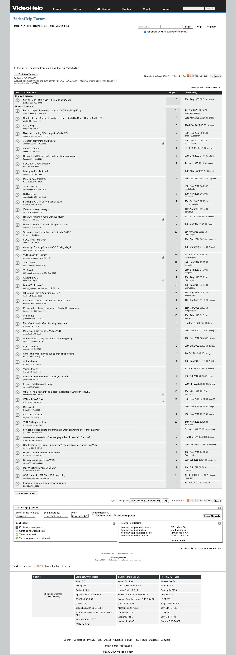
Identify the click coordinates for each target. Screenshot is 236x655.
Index (17, 26)
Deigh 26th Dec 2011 (31, 410)
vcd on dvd (28, 315)
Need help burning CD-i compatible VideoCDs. (46, 133)
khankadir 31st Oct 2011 (33, 425)
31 (176, 254)
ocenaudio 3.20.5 (126, 621)
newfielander (190, 189)
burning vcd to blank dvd (35, 171)
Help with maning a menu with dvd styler (43, 217)
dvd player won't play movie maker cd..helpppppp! (48, 338)
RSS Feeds (140, 639)
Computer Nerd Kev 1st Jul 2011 (36, 478)
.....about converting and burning (39, 141)
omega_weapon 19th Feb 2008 (36, 289)
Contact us (79, 639)
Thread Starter (29, 92)
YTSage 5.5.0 (81, 586)
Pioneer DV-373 (168, 586)
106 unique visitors (53, 594)
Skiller (211, 156)
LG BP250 (165, 599)
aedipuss (188, 273)
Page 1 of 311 (180, 76)
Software (78, 9)
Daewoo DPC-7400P (170, 621)
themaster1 (189, 394)
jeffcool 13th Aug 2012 (32, 364)
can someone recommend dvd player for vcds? (46, 376)
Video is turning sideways (36, 209)
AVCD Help (28, 125)
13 (176, 292)
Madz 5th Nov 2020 (31, 167)
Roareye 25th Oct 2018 (32, 205)
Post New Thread (25, 73)
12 (176, 422)
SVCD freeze (29, 262)
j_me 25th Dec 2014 (31, 235)
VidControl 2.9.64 (126, 617)
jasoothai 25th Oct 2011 (32, 448)
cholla (211, 118)
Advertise (118, 639)
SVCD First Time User (34, 239)
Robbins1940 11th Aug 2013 (34, 303)
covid (211, 171)
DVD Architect (30, 194)
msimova (211, 460)
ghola (210, 376)
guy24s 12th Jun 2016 (32, 227)
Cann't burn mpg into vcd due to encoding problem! (48, 353)
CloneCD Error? (31, 148)
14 (176, 399)
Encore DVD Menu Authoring (37, 384)
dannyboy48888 (191, 204)
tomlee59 (188, 265)
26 (176, 110)
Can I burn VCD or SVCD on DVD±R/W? (52, 99)
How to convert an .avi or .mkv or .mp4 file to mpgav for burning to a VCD (60, 445)
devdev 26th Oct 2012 (32, 349)
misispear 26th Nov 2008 (33, 341)
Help (199, 26)
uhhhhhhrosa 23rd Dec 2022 (34, 144)
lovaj (210, 323)
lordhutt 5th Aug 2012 (32, 372)
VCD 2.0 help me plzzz (34, 422)
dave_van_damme (192, 113)
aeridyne (210, 148)
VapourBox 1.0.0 (126, 581)
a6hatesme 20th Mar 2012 (33, 395)
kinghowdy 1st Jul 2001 (32, 296)
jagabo (211, 437)
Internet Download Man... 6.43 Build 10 (136, 599)
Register (211, 26)
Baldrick (212, 99)
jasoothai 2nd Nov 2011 (32, 433)
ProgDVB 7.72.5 (83, 624)
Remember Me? (154, 32)
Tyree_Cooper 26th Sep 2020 (35, 113)
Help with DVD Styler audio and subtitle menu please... (50, 156)
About (107, 639)
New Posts (26, 26)
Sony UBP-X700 (168, 617)
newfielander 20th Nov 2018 (34, 189)
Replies (173, 92)
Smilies (175, 530)
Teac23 (212, 239)
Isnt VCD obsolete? (33, 285)
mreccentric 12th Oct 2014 (33, 250)
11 (197, 76)
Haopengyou (190, 311)
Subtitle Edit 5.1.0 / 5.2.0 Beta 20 (133, 594)
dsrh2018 (189, 212)
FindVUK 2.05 (82, 590)
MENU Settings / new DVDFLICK (39, 467)
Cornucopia (190, 235)
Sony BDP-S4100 (169, 608)
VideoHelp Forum (29, 19)
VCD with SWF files (33, 399)
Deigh (211, 407)
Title (18, 92)
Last (217, 76)
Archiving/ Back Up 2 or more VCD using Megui (47, 247)
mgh (209, 353)
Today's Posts (40, 26)
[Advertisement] (118, 50)
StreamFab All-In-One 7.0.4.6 (89, 608)
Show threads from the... (28, 512)
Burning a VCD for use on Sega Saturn (42, 201)
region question (30, 346)
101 (205, 76)
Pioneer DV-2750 (169, 590)
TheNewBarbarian (192, 136)
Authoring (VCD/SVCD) (66, 68)
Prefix (74, 512)
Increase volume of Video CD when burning (44, 483)
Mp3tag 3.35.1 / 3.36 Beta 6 (88, 594)
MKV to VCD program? (34, 179)
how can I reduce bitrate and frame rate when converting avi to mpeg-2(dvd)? (61, 429)
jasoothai (211, 429)
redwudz (212, 445)
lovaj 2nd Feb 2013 (31, 326)
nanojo (212, 331)
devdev (212, 346)
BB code (175, 527)
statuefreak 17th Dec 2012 (34, 334)
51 (201, 76)
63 (176, 285)
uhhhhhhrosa (190, 143)
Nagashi (212, 179)
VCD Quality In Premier (35, 255)
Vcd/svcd (28, 270)
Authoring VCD (30, 277)
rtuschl (212, 338)
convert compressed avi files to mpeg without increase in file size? (56, 437)
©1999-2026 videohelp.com (118, 651)
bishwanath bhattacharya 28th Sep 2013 (39, 273)
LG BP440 (165, 612)
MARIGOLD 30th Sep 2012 (34, 357)
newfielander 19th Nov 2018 (34, 197)
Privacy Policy (94, 639)
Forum (57, 9)
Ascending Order (103, 515)
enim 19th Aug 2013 (31, 281)
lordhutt (211, 369)
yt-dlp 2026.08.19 (126, 603)
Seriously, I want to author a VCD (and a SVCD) (47, 232)
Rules (51, 26)
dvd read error (30, 361)
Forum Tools (198, 88)
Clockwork (189, 280)
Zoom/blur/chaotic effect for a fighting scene (45, 323)
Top (165, 500)
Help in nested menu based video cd (41, 452)
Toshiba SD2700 (168, 594)
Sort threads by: (52, 512)
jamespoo (189, 318)
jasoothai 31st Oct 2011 (32, 440)
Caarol (210, 224)
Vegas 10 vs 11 (31, 369)
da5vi (212, 125)
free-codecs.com (123, 645)
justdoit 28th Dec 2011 (32, 402)
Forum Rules (178, 540)
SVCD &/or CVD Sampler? (36, 163)
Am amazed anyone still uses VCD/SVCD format (47, 300)
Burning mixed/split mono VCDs (39, 460)
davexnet (189, 197)
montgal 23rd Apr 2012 (32, 387)
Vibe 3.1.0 (80, 581)
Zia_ (209, 483)
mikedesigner (190, 257)
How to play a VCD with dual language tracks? (46, 224)
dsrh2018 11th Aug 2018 (33, 212)
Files (66, 26)
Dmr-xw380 (28, 407)
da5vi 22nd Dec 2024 (31, 129)
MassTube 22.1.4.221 (128, 608)
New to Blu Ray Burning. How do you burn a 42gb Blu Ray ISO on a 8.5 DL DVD (63, 118)
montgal (211, 384)
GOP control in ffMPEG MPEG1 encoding (44, 475)
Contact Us (182, 548)
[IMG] (174, 532)
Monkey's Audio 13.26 (85, 619)
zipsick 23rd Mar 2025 (32, 121)
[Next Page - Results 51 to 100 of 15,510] (212, 76)
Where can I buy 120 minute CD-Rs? (41, 293)
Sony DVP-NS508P (170, 603)
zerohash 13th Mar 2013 (33, 258)
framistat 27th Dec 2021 (32, 159)
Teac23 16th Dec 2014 (32, 243)
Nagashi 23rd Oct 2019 (32, 182)
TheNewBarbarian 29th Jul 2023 (36, 136)
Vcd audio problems (33, 414)
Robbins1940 (190, 295)
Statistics (154, 639)
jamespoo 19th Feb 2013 (33, 319)
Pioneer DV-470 (168, 581)
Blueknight (189, 470)
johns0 (210, 163)
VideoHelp (193, 548)
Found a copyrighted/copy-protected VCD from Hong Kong (52, 110)
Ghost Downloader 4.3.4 (129, 586)
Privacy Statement (208, 548)
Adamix (210, 217)
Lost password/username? (174, 32)
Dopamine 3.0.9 (125, 612)
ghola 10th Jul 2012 (31, 379)
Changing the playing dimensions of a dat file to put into (51, 308)
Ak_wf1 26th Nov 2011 (32, 417)
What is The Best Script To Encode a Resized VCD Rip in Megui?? (56, 391)
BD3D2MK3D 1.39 (84, 599)
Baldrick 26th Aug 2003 (32, 103)
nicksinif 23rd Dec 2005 (32, 174)
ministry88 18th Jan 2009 (33, 463)
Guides (126, 9)
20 (176, 231)
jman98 (212, 300)
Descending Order (125, 515)
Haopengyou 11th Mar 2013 (34, 311)
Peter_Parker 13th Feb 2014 (34, 265)
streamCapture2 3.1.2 (128, 590)
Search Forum (214, 88)
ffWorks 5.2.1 (81, 603)
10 (176, 391)
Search (59, 26)
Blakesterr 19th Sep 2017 (33, 220)
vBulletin (122, 558)
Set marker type (31, 186)
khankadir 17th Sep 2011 (33, 455)
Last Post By (191, 92)
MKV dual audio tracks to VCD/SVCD (42, 331)
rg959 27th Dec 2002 (31, 151)
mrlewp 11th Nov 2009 (32, 471)
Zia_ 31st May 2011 (31, 486)
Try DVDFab (40, 566)
